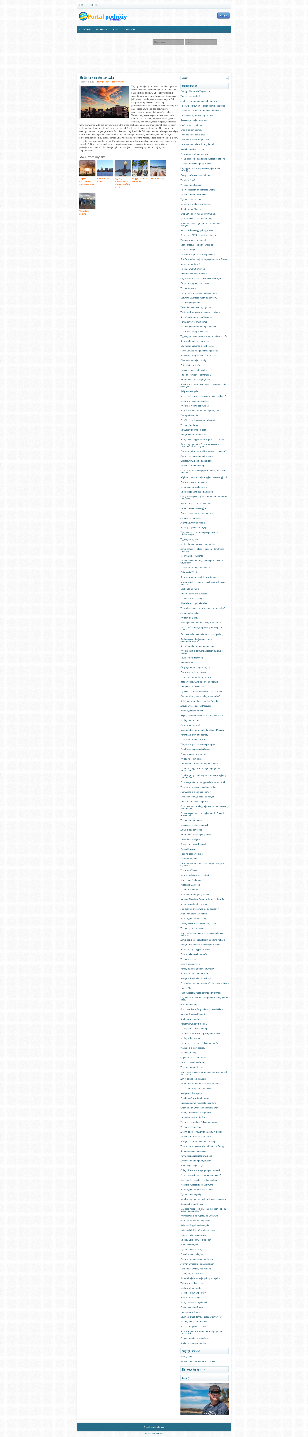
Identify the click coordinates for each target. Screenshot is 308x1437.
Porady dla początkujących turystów (197, 969)
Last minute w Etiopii (190, 1312)
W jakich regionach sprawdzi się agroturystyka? (202, 608)
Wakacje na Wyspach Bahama (194, 331)
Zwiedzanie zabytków (190, 365)
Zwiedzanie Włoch (188, 572)
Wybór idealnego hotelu (89, 36)
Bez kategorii (85, 29)
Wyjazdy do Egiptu (189, 618)
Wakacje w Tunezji (189, 870)
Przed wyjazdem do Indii (191, 711)
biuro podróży (102, 29)
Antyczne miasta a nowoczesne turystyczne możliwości (201, 1332)
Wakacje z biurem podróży (192, 1048)
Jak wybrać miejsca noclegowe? (195, 792)
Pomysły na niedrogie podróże (194, 1338)
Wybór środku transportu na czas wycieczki (200, 1083)
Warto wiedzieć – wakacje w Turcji (196, 218)
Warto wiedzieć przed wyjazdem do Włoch (200, 312)
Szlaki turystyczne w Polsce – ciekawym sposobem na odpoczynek (199, 445)
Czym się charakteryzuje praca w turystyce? (201, 1317)
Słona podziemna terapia (191, 1204)
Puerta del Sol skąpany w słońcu (195, 894)
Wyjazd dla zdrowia (84, 212)
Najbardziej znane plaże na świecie (196, 492)
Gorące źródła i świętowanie (193, 1235)
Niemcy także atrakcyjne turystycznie (198, 923)
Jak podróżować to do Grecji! (194, 1117)
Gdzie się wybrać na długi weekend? (197, 1220)
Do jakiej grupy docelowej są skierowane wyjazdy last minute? (203, 776)
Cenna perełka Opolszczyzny (194, 487)
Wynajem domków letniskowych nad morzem (201, 691)
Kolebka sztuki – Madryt (191, 598)
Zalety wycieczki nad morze (193, 672)
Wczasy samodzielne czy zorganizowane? (200, 1033)
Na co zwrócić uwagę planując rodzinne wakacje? (203, 396)
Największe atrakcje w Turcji (193, 739)
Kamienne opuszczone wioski (194, 1151)
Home (81, 5)
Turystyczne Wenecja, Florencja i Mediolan (200, 110)
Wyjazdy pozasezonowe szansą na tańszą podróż (122, 182)
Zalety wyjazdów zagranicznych (195, 482)
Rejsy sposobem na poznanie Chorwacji (199, 190)
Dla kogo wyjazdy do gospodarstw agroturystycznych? (196, 640)
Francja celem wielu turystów (193, 954)
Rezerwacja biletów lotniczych (194, 825)
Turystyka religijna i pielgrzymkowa (196, 163)
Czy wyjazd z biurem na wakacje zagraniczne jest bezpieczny (203, 1073)
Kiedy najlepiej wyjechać (191, 556)
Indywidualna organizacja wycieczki (197, 1156)
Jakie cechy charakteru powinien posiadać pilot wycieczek (202, 864)
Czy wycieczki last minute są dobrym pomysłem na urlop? (204, 998)
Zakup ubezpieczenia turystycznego (197, 513)
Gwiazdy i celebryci (189, 1004)
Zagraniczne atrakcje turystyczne (195, 1161)
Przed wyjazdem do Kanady (193, 918)
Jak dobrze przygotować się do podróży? (199, 909)
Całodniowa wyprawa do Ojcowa (195, 749)
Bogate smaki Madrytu (190, 209)
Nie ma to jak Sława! (190, 264)
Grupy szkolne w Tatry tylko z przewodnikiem (201, 1009)
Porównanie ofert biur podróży (194, 154)
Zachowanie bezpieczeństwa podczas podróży (202, 634)
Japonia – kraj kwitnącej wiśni (194, 801)
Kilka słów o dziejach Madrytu (194, 360)
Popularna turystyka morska (193, 1024)
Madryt (116, 29)
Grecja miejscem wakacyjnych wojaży (198, 214)
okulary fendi (186, 1356)
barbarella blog (157, 1427)
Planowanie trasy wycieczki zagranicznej (199, 355)
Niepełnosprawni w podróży (193, 1293)
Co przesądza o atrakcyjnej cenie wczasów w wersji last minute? (204, 807)
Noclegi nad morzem (190, 720)
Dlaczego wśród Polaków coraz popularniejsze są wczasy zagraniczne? (203, 1210)
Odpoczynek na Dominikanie (193, 1057)
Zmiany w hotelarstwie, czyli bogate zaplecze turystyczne (201, 561)
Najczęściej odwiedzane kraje (194, 1028)
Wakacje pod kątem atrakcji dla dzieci (198, 326)
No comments (118, 82)
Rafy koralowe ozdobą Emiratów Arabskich (200, 701)
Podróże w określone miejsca (194, 973)
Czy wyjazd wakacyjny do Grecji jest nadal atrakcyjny (200, 169)
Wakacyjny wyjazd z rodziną (193, 1321)
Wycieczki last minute (190, 199)
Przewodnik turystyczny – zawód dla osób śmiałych (204, 983)
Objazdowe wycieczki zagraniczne (196, 461)
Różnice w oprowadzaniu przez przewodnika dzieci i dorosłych (204, 385)
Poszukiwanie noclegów (191, 1254)
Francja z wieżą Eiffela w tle (193, 370)
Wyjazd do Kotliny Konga (192, 928)
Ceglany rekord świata (190, 1288)
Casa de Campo (187, 249)
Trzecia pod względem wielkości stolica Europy (202, 1146)
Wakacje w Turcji (188, 1053)
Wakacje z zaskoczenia (191, 1283)
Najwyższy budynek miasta (193, 430)
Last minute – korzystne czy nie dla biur (199, 763)
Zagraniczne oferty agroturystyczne (196, 1259)
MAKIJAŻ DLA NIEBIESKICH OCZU (197, 1361)
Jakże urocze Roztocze (191, 125)
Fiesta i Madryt (187, 988)
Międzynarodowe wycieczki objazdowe (198, 1103)
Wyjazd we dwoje (157, 178)
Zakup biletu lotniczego (191, 830)
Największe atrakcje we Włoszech (196, 567)
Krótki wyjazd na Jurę (190, 1019)
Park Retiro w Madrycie (191, 1297)
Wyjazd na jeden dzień (190, 759)
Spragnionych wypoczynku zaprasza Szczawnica (203, 439)
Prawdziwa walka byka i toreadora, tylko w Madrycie (200, 224)
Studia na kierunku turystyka (193, 1343)
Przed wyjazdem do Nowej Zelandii (196, 1189)
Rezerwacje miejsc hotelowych (194, 120)
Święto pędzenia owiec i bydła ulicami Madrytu (202, 730)
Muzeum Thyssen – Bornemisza (195, 375)
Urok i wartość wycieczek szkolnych (197, 797)
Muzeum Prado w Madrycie (193, 1014)
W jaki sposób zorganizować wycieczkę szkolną (202, 159)
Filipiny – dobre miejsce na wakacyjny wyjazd (201, 715)
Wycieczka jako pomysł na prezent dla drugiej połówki (201, 652)
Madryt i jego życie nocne (192, 149)
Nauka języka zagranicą (191, 658)
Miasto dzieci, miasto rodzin (193, 274)
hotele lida (93, 5)
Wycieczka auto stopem (191, 1067)
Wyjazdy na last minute (191, 820)
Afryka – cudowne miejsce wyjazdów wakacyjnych (203, 477)
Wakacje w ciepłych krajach (193, 240)
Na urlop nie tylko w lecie (192, 1062)
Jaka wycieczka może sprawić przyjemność (200, 993)
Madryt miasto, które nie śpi (193, 434)
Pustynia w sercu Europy (192, 1307)
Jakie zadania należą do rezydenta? (197, 144)
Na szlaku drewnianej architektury (196, 875)
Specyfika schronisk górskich (194, 844)
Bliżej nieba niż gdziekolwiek (193, 603)
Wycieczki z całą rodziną (192, 465)
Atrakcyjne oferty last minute (193, 914)
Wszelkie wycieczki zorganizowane (196, 1185)
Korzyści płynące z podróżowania (196, 317)
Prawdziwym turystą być (191, 1165)
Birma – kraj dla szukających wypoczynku (200, 1278)
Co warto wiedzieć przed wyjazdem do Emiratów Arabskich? (202, 814)
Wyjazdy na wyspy (189, 539)
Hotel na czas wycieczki (191, 854)
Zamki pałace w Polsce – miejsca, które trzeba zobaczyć (202, 550)
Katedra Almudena (188, 858)
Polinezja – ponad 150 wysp (193, 527)
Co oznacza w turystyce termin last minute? (200, 1175)
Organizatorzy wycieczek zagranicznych (199, 1108)
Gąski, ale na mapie (189, 589)
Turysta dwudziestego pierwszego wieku (87, 181)
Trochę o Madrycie (189, 415)
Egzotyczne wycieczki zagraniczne (196, 1112)
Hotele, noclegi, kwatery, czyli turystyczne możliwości (200, 769)
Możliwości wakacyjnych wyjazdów (196, 230)
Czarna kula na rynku (190, 964)
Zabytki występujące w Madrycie (195, 706)
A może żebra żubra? (103, 180)
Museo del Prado (188, 662)
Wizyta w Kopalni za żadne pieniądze (197, 744)
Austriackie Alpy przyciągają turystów (197, 544)
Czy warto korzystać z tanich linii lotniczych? (201, 278)
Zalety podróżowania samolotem (195, 175)
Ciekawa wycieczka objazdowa (194, 401)
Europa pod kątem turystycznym (195, 677)
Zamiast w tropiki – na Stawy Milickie (197, 254)
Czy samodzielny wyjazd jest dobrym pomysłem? (203, 451)
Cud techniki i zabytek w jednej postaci (198, 1180)
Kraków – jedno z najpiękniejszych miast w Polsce (203, 259)
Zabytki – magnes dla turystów (194, 283)
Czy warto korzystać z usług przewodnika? (200, 696)
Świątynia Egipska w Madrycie (194, 1225)
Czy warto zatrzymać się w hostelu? (197, 346)
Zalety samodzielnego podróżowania (197, 456)
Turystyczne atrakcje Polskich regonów (198, 1122)
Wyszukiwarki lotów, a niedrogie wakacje (199, 787)
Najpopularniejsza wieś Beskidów (195, 1240)
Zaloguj (223, 15)
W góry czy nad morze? (191, 1273)
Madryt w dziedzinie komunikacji (195, 978)
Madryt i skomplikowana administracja (198, 1141)
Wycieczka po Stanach (191, 185)
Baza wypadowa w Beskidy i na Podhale (199, 682)
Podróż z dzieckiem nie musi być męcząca (200, 410)
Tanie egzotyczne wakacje (192, 135)
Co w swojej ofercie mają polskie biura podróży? (202, 782)
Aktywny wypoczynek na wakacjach (197, 1264)
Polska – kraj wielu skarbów (193, 1326)
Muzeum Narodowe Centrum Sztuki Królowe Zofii (203, 899)
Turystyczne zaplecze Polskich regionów (199, 1043)
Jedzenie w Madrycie (190, 839)
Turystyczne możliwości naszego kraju (198, 293)
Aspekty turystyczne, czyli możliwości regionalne (203, 1199)
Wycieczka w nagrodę (190, 1194)
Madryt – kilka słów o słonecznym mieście (200, 945)
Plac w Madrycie (188, 849)
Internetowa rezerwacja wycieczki (196, 834)
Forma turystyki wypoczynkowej (195, 949)
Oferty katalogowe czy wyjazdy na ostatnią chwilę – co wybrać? (204, 497)
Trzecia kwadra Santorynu (192, 269)
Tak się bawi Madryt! (190, 96)
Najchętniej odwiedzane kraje (193, 904)
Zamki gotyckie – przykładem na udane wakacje (202, 940)
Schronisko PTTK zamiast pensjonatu (198, 235)
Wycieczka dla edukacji (191, 1249)
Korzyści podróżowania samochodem (197, 646)
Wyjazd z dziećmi (188, 959)
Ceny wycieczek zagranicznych (195, 667)
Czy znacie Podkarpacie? (192, 880)
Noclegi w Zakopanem (190, 1038)
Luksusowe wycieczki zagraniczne (196, 115)
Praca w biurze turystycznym (194, 754)
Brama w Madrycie (189, 1244)
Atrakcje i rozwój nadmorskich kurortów (198, 101)
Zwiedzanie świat (112, 36)
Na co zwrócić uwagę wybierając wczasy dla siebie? (201, 628)
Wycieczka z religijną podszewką (195, 1136)
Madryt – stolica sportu (191, 1093)
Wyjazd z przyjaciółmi (190, 1127)
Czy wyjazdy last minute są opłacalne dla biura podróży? (202, 934)
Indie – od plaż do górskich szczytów (197, 1230)
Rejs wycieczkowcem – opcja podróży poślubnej (202, 106)
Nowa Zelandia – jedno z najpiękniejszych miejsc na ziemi (203, 583)
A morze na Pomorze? (190, 518)
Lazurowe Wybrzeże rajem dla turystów (198, 298)
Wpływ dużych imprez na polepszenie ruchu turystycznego (200, 533)
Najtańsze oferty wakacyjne (193, 508)
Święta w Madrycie (189, 391)
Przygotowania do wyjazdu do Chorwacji (199, 1216)
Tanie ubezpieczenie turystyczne (195, 307)
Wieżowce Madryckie (190, 885)
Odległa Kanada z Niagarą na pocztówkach (200, 1170)
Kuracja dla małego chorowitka (194, 341)
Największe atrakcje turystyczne (195, 204)
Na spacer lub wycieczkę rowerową (196, 1088)
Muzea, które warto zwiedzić (193, 594)
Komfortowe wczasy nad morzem (195, 1269)
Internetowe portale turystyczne (195, 379)
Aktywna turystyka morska (192, 523)
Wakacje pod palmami (190, 302)
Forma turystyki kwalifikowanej (194, 322)
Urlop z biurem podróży (191, 130)
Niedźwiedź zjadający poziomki (195, 139)
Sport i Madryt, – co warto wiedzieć (196, 245)
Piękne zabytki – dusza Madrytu (195, 503)
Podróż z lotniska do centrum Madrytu (198, 420)
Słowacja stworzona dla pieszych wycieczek (201, 622)
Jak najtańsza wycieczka (192, 686)
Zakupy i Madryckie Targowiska (195, 91)
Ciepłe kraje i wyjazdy (190, 725)
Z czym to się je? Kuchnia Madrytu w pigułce (201, 1132)
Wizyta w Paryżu (188, 180)
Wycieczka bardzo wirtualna (193, 194)
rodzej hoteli (130, 29)
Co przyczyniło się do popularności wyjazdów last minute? (203, 471)
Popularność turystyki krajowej (194, 1098)
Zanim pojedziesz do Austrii (193, 1079)
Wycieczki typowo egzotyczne (194, 406)
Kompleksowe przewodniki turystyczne (198, 577)
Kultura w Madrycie (189, 889)
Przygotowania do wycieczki (140, 180)
